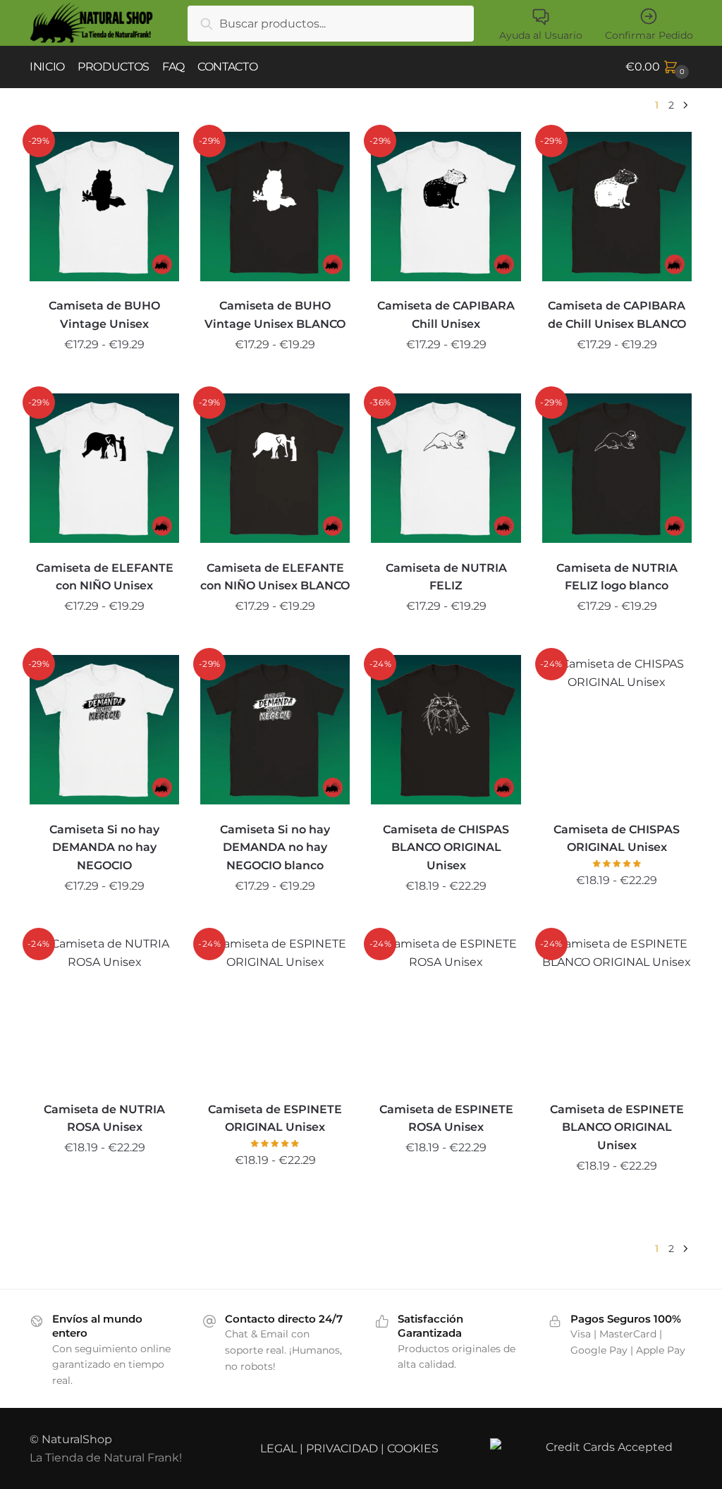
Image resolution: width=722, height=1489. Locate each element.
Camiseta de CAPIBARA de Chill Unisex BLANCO (617, 315)
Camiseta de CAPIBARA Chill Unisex (446, 315)
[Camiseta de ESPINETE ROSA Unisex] (445, 1009)
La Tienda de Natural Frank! (106, 1457)
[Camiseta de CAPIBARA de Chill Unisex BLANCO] (617, 206)
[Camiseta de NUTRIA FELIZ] (445, 468)
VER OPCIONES (104, 377)
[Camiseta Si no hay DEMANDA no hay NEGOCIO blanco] (275, 729)
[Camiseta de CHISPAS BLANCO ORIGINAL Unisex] (445, 729)
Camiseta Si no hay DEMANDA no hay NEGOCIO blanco (275, 848)
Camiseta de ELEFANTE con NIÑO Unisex (104, 577)
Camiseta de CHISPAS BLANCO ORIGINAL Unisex (446, 848)
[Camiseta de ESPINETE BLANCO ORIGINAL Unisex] (617, 1009)
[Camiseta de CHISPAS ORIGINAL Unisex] (617, 729)
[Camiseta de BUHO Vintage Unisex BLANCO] (275, 206)
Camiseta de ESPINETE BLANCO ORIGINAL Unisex (617, 1128)
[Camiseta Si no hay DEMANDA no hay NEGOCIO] (104, 729)
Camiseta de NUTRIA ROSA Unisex (104, 1118)
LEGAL (278, 1448)
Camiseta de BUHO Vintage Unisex (104, 315)
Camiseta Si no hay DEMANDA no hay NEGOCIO (104, 848)
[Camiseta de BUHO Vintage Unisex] (104, 206)
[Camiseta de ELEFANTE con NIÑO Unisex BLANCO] (275, 468)
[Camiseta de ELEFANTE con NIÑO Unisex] (104, 468)
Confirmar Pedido (649, 35)
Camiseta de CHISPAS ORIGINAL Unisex (616, 838)
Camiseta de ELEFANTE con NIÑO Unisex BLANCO (275, 577)
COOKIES (413, 1448)
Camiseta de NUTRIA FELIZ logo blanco (617, 577)
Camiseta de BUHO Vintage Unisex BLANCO (274, 315)
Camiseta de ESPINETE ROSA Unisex (446, 1118)
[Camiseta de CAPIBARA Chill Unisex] (445, 206)
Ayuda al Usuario (540, 35)
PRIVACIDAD (342, 1448)
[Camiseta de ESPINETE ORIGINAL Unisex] (275, 1009)
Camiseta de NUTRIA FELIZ (446, 577)
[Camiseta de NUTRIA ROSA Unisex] (104, 1009)
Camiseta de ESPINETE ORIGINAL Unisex (275, 1118)
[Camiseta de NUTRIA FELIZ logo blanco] (617, 468)
